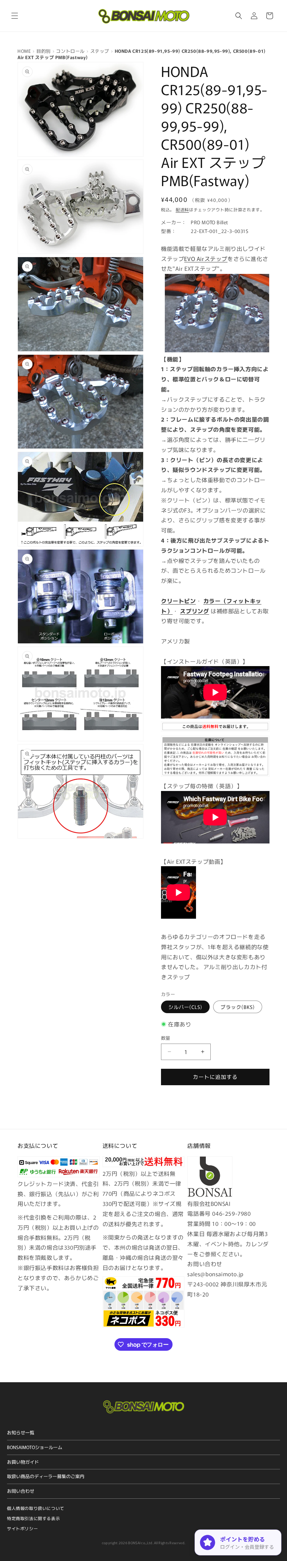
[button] (14, 15)
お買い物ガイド (23, 1461)
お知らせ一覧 (20, 1432)
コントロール (70, 51)
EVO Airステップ (205, 258)
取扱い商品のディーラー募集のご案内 (45, 1476)
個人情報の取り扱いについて (35, 1508)
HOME (24, 51)
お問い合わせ (20, 1491)
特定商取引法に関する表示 (33, 1518)
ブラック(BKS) (237, 1006)
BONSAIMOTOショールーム (34, 1447)
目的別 (43, 51)
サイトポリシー (22, 1528)
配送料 (182, 209)
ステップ (99, 51)
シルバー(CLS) (185, 1006)
